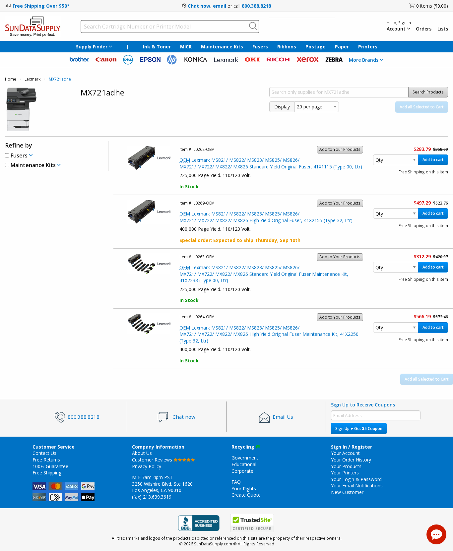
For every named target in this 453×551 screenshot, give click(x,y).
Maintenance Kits (222, 46)
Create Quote (246, 495)
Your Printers (345, 472)
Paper (342, 46)
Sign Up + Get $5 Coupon (358, 428)
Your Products (346, 466)
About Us (142, 453)
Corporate (242, 471)
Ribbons (286, 46)
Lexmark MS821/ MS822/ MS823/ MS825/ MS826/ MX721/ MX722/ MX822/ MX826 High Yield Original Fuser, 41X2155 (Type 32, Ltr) (266, 217)
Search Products (428, 92)
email (219, 6)
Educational (243, 464)
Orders (423, 29)
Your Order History (351, 460)
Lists (442, 29)
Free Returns (46, 460)
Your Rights (243, 488)
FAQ (236, 482)
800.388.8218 (256, 6)
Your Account (345, 453)
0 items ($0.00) (432, 6)
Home (10, 79)
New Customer (347, 492)
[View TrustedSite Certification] (252, 523)
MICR (186, 46)
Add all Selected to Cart (422, 107)
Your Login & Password (356, 479)
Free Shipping (46, 472)
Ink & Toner (157, 46)
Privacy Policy (146, 466)
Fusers (260, 46)
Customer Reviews (152, 460)
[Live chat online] (436, 534)
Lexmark (32, 79)
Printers (367, 46)
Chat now (199, 6)
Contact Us (44, 453)
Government (244, 458)
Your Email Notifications (357, 485)
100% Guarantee (50, 466)
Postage (315, 46)
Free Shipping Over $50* (41, 6)
